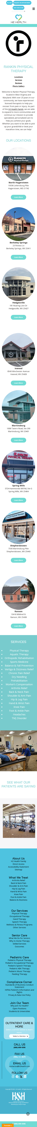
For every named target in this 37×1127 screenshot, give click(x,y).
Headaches (19, 714)
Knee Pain (19, 707)
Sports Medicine (19, 661)
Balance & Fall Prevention (19, 665)
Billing (9, 3)
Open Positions (19, 1008)
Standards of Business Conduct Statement (19, 985)
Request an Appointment (22, 3)
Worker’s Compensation (19, 684)
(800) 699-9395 (19, 1124)
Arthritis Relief (19, 688)
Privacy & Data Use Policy (19, 995)
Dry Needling (19, 677)
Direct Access (18, 864)
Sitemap (18, 869)
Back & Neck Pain (19, 692)
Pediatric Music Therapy (19, 971)
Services (18, 80)
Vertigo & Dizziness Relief (19, 669)
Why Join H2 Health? (19, 1005)
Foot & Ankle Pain (19, 710)
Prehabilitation (19, 680)
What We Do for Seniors (19, 938)
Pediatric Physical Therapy (19, 960)
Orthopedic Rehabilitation (19, 658)
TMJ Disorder (19, 718)
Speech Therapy (19, 922)
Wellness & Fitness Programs (19, 924)
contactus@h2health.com (19, 1066)
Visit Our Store (18, 8)
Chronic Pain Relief (19, 673)
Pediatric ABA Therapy (19, 968)
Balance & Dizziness (18, 900)
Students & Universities (19, 1011)
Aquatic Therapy (19, 654)
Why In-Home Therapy (19, 941)
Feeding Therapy (19, 974)
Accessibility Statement (18, 867)
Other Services (19, 927)
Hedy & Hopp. (22, 1104)
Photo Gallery (18, 86)
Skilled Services (19, 943)
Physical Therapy (19, 650)
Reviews (18, 83)
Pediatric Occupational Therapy (19, 963)
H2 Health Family (15, 109)
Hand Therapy (19, 919)
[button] (28, 1114)
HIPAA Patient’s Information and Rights (19, 991)
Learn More (18, 197)
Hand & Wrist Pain (19, 703)
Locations (18, 77)
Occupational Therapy (19, 916)
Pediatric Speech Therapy (19, 965)
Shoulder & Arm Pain (19, 695)
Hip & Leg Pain (19, 699)
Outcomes (19, 946)
